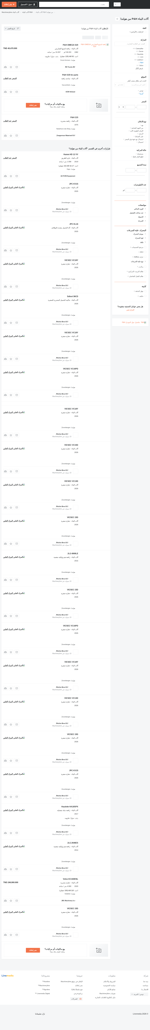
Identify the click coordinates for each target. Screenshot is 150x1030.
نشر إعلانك (33, 105)
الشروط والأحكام (109, 981)
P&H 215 (74, 117)
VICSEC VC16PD (70, 369)
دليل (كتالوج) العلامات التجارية (105, 997)
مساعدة (145, 985)
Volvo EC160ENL (70, 879)
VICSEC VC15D (71, 445)
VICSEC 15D (72, 517)
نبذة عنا (145, 981)
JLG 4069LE (72, 554)
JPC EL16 (73, 224)
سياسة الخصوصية (109, 985)
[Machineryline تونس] (136, 4)
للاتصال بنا (144, 989)
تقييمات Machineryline (107, 993)
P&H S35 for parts (70, 75)
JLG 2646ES (72, 843)
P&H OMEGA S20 (70, 45)
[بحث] (106, 4)
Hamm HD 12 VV (71, 154)
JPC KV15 (73, 184)
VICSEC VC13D (71, 481)
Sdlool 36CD (72, 296)
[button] (11, 67)
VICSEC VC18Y (71, 260)
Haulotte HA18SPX (69, 807)
